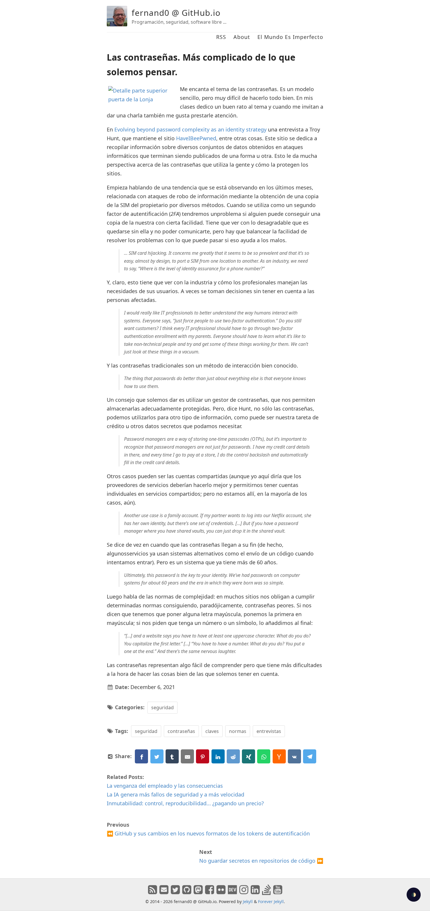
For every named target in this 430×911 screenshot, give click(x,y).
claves (212, 731)
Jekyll (248, 901)
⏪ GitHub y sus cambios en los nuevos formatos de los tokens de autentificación (208, 833)
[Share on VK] (294, 756)
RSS (221, 36)
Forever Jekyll (271, 901)
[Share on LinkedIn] (218, 756)
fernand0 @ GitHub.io (176, 12)
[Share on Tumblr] (172, 756)
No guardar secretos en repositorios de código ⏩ (261, 860)
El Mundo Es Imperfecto (290, 36)
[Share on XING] (248, 756)
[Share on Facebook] (141, 756)
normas (237, 731)
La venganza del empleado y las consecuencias (165, 785)
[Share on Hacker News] (279, 756)
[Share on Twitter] (157, 756)
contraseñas (181, 731)
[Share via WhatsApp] (263, 756)
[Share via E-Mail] (187, 756)
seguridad (162, 707)
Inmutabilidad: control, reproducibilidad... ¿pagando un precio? (185, 803)
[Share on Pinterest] (202, 756)
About (241, 36)
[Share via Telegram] (309, 756)
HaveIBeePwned (196, 138)
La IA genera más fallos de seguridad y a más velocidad (175, 794)
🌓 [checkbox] (413, 895)
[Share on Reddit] (233, 756)
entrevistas (269, 731)
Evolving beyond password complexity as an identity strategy (190, 129)
